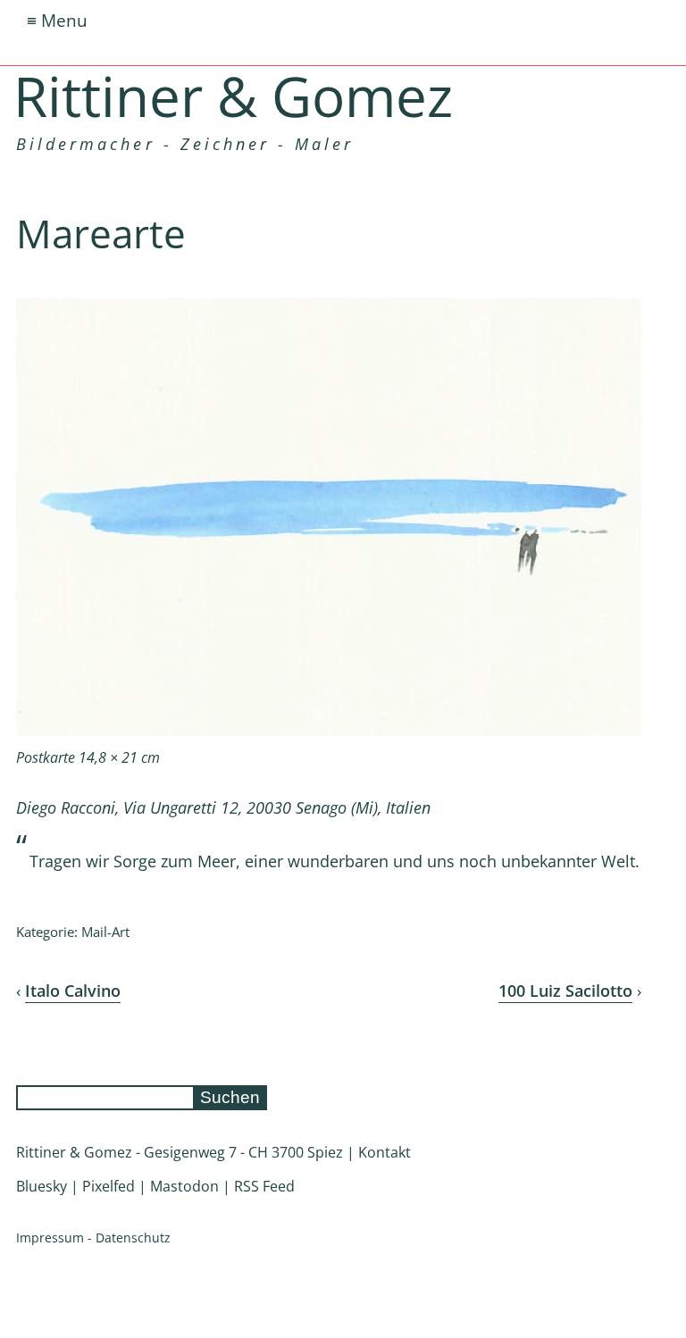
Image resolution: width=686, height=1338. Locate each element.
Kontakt (384, 1152)
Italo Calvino (73, 990)
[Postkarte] (328, 730)
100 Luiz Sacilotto (565, 990)
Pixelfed (108, 1186)
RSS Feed (264, 1186)
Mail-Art (105, 932)
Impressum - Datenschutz (93, 1237)
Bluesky (41, 1186)
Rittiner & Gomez (233, 95)
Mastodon (184, 1186)
